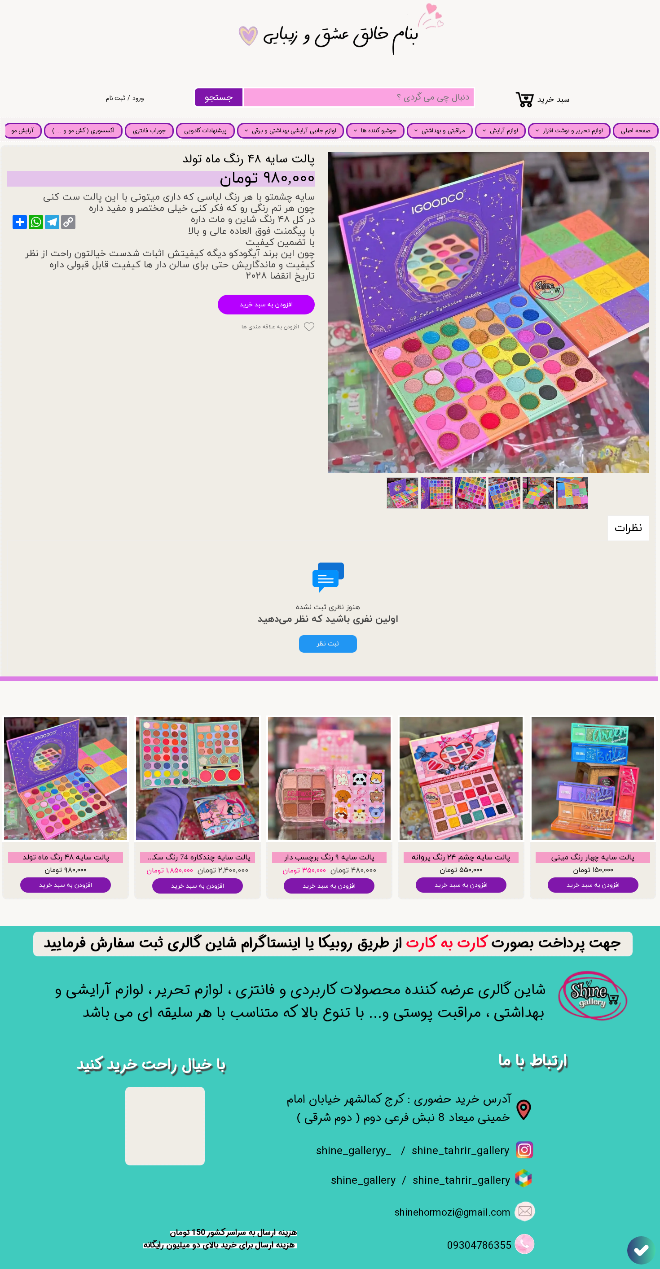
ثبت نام (115, 98)
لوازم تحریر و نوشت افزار (573, 130)
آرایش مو (22, 130)
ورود (138, 98)
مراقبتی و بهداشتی (443, 130)
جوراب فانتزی (149, 130)
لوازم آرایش (504, 130)
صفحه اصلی (636, 130)
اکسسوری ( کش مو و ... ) (83, 130)
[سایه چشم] (488, 312)
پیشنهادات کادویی (205, 130)
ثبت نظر (328, 644)
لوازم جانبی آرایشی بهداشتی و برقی (294, 130)
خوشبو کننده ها (378, 130)
